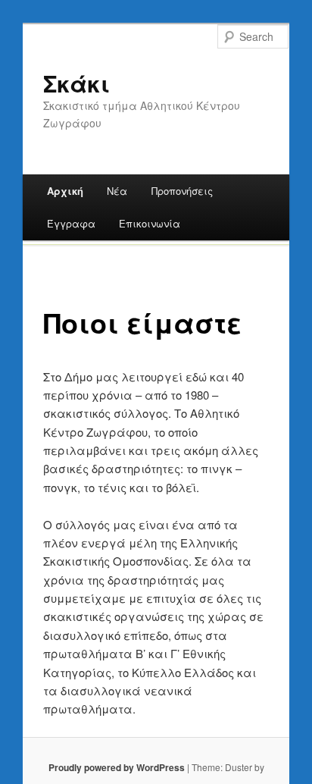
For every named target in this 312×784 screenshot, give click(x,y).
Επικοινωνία (149, 223)
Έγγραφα (71, 223)
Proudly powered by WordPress (116, 767)
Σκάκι (76, 83)
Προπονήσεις (182, 190)
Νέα (117, 190)
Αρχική (65, 190)
